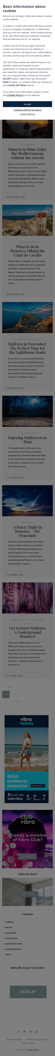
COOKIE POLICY (15, 95)
